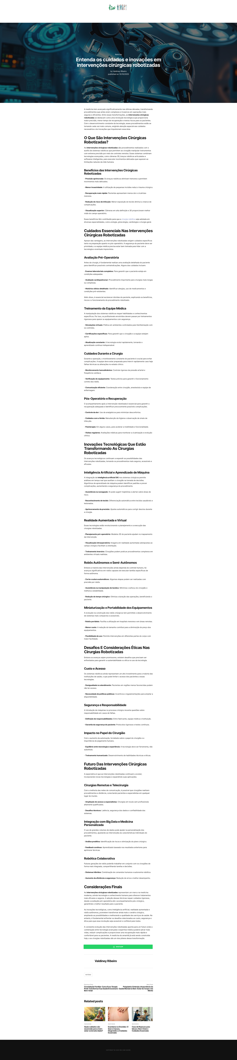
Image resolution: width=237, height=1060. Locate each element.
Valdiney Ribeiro (120, 71)
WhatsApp (119, 946)
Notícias (118, 54)
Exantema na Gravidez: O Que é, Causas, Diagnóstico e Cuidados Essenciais (118, 1030)
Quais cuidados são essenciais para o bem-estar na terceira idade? (93, 1029)
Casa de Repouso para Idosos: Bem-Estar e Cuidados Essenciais (141, 1029)
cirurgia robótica (128, 219)
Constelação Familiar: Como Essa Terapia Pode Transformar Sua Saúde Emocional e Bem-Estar (101, 989)
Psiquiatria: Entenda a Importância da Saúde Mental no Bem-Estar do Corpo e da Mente (136, 989)
